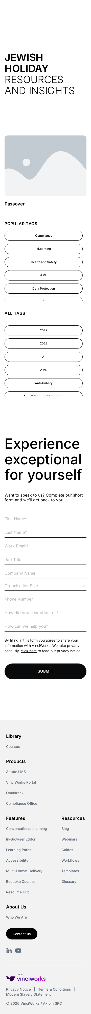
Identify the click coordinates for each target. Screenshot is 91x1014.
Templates (70, 871)
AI (43, 357)
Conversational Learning (26, 828)
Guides (67, 850)
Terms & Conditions (54, 989)
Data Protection (43, 288)
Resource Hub (18, 892)
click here (29, 651)
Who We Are (16, 917)
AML (43, 275)
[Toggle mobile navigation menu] (78, 10)
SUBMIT (46, 671)
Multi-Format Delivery (24, 871)
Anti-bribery (44, 383)
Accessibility (17, 860)
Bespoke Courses (21, 881)
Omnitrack (15, 793)
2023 (44, 343)
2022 (43, 330)
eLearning (43, 249)
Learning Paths (18, 850)
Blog (65, 828)
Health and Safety (44, 262)
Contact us (22, 934)
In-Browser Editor (20, 839)
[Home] (30, 10)
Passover (15, 203)
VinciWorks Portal (21, 782)
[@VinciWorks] (18, 951)
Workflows (70, 860)
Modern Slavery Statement (28, 994)
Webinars (69, 839)
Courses (13, 746)
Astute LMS (16, 772)
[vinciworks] (9, 951)
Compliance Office (21, 803)
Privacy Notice (18, 989)
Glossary (68, 881)
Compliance (43, 235)
